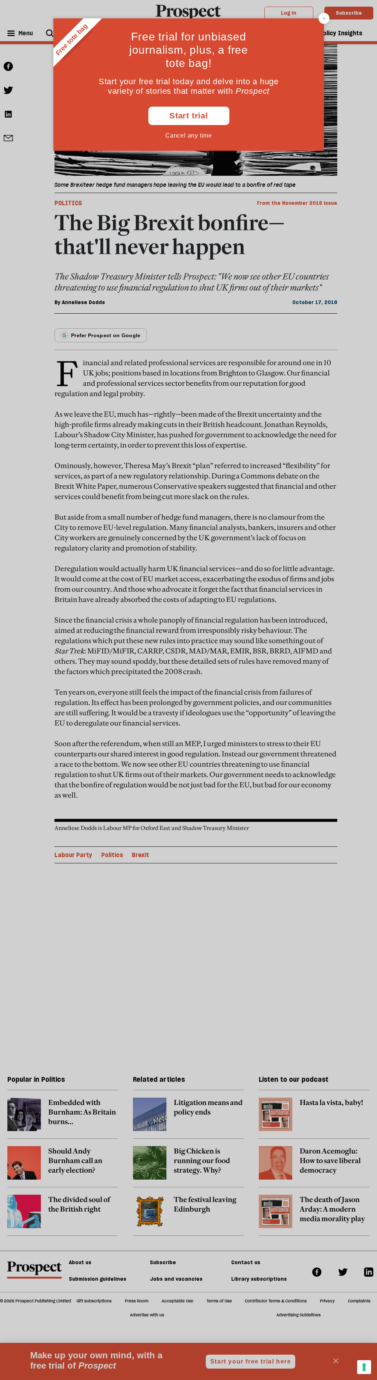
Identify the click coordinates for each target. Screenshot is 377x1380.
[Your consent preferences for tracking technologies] (364, 1367)
